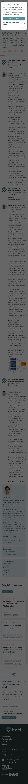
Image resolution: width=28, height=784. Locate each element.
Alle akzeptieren (14, 18)
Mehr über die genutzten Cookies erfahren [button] (11, 23)
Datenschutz (22, 28)
